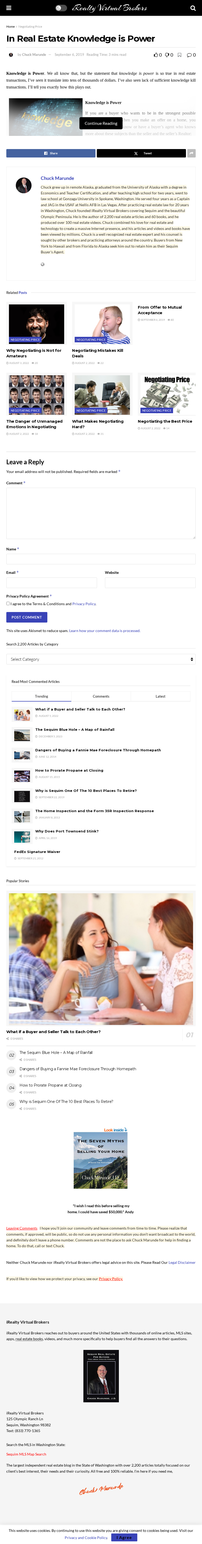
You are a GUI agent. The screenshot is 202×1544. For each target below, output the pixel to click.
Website (112, 572)
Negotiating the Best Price (165, 421)
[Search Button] (193, 8)
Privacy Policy (83, 603)
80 (172, 319)
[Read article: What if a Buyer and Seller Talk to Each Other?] (101, 958)
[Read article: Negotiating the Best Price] (168, 394)
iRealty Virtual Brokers (109, 7)
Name (12, 548)
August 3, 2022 (19, 362)
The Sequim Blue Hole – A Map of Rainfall (74, 729)
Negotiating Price (30, 26)
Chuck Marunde (34, 54)
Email (12, 572)
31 (102, 433)
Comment (16, 482)
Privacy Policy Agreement (29, 596)
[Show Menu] (8, 8)
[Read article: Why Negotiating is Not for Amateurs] (36, 323)
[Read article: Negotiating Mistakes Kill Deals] (102, 323)
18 (36, 433)
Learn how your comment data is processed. (104, 630)
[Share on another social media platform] (191, 153)
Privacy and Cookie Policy (86, 1537)
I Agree (124, 1537)
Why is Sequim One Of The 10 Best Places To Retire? (86, 790)
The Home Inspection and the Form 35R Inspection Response (94, 811)
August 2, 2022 (84, 362)
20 (36, 362)
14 (167, 428)
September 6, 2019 (69, 54)
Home (10, 26)
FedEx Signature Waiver (37, 852)
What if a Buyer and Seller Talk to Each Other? (80, 709)
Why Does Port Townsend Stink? (67, 831)
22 (102, 362)
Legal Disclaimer (182, 1262)
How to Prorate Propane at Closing (69, 770)
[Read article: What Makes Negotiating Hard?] (102, 394)
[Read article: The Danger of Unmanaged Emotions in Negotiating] (36, 394)
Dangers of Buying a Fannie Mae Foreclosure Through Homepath (98, 750)
